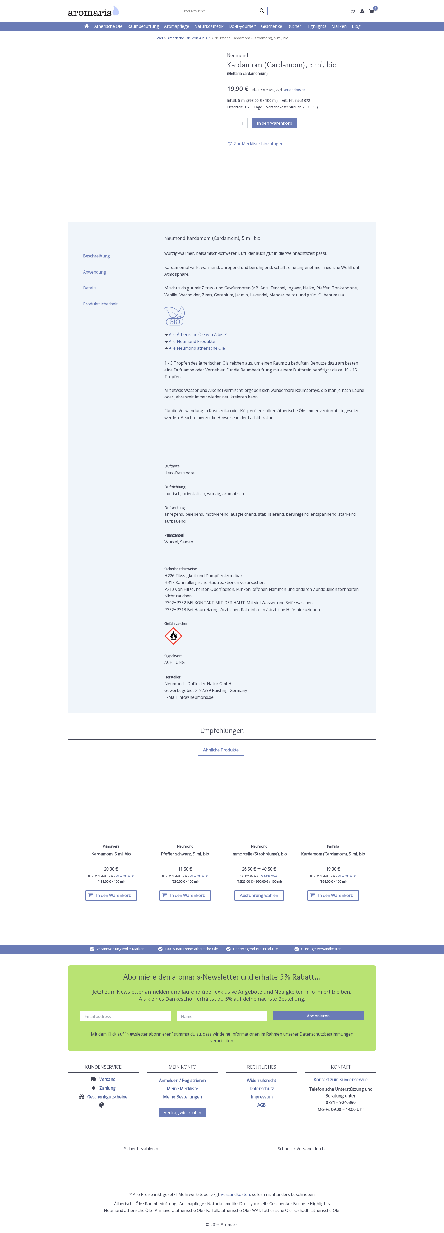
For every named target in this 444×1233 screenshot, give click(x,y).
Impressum (262, 1097)
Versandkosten (294, 90)
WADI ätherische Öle (272, 1210)
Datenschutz (261, 1088)
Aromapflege (191, 1204)
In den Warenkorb (274, 123)
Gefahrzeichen (176, 623)
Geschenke (279, 1204)
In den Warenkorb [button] (113, 895)
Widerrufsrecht (261, 1080)
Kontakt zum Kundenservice (341, 1079)
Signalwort (173, 655)
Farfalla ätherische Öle (227, 1210)
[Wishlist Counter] (353, 12)
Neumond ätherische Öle (128, 1210)
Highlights (320, 1204)
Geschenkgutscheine (107, 1097)
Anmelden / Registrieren (182, 1080)
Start (159, 38)
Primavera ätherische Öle (179, 1210)
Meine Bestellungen (182, 1097)
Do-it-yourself (252, 1204)
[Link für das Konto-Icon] (362, 11)
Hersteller (172, 677)
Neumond (237, 55)
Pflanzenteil (174, 535)
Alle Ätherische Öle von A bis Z (198, 334)
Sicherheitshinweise (180, 568)
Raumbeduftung (161, 1204)
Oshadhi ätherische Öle (317, 1210)
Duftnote (172, 466)
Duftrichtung (174, 486)
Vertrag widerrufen (182, 1113)
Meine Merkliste (182, 1088)
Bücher (300, 1204)
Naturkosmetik (221, 1204)
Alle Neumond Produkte (192, 341)
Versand (107, 1079)
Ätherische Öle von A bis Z (188, 38)
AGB (261, 1105)
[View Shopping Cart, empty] (372, 11)
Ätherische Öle (128, 1204)
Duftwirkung (174, 507)
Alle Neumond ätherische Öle (197, 348)
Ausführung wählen (259, 895)
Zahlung (107, 1088)
